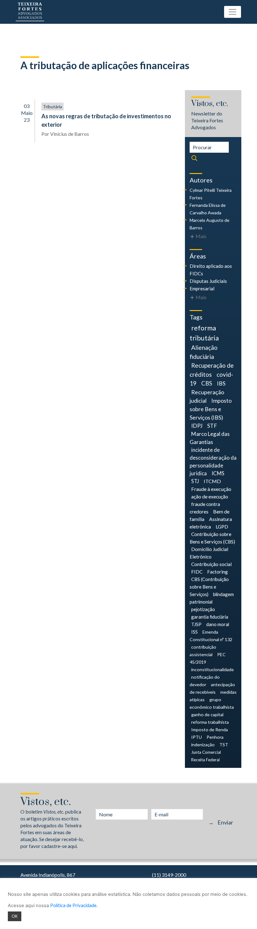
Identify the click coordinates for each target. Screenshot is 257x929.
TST (223, 744)
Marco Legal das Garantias (210, 438)
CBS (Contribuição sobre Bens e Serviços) (209, 586)
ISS (194, 632)
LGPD (222, 526)
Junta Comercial (206, 752)
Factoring (217, 571)
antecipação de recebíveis (212, 688)
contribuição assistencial (203, 650)
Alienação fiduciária (204, 352)
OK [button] (15, 916)
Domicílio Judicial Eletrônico (209, 552)
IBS (221, 383)
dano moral (217, 624)
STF (212, 425)
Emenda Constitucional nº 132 (211, 635)
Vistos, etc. (209, 104)
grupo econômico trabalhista (212, 703)
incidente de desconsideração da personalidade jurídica (213, 462)
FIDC (196, 571)
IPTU (196, 737)
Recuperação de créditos (212, 370)
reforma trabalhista (210, 722)
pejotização (203, 609)
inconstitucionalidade (212, 669)
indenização (203, 744)
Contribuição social (211, 564)
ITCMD (212, 481)
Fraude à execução (211, 489)
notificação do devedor (205, 680)
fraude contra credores (205, 507)
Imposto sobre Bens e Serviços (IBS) (211, 409)
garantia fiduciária (209, 617)
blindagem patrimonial (212, 598)
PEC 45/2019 (208, 658)
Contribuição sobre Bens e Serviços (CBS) (212, 537)
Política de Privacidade (73, 905)
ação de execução (209, 496)
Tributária (52, 106)
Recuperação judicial (207, 396)
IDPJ (196, 425)
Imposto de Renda (209, 729)
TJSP (196, 624)
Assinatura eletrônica (211, 522)
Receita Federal (205, 759)
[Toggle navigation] (232, 12)
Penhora (215, 737)
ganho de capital (207, 714)
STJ (195, 481)
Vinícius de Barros (69, 134)
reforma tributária (204, 333)
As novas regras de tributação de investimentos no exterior (106, 120)
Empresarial (202, 288)
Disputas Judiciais (208, 281)
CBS (206, 383)
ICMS (218, 473)
